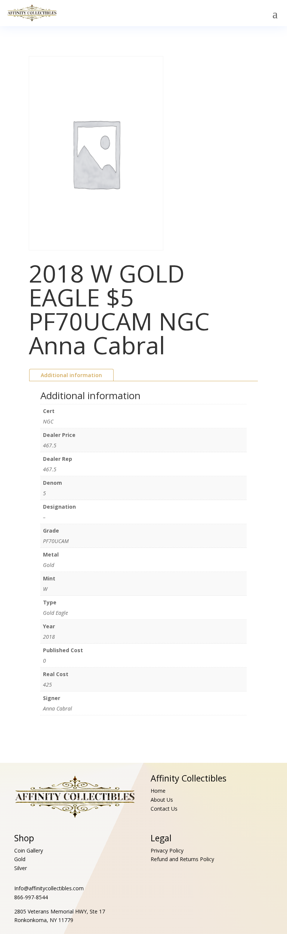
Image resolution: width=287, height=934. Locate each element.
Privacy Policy (167, 850)
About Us (162, 799)
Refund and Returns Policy (182, 859)
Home (158, 790)
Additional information (71, 375)
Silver (20, 868)
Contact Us (164, 808)
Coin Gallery (28, 850)
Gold (19, 859)
